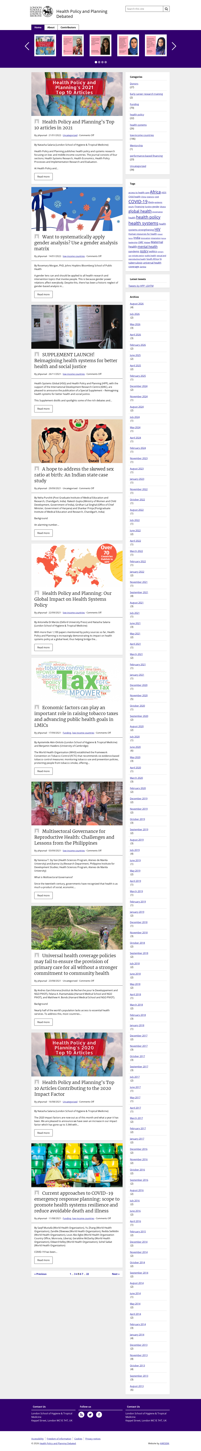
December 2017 (138, 1035)
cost (157, 196)
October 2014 (137, 1262)
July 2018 (135, 963)
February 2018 (138, 1015)
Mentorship (136, 145)
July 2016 (135, 1200)
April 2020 (135, 767)
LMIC (140, 242)
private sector (138, 255)
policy (144, 251)
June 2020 (135, 747)
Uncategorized (70, 135)
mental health (148, 246)
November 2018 (139, 932)
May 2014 (135, 1303)
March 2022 (136, 551)
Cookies (78, 1438)
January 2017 (137, 1138)
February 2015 (138, 1231)
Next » (116, 1274)
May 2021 (135, 633)
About (51, 27)
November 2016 (139, 1159)
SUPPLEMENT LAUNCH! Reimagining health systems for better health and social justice (75, 360)
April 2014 (135, 1314)
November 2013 (139, 1355)
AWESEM (164, 1443)
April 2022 (135, 540)
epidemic (158, 202)
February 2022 (138, 561)
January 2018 (137, 1025)
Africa (155, 192)
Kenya (163, 238)
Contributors (68, 27)
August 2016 (137, 1190)
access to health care (138, 192)
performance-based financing (146, 155)
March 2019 (136, 891)
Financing (139, 206)
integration (156, 238)
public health (150, 255)
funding (148, 206)
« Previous (40, 1274)
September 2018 (139, 953)
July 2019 (135, 850)
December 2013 (138, 1345)
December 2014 (138, 1241)
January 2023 (137, 479)
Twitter (90, 1415)
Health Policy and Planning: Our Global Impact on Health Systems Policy (73, 599)
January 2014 (137, 1334)
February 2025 (138, 375)
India (136, 238)
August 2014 (137, 1283)
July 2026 (135, 314)
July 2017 (135, 1077)
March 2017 (136, 1118)
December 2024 (138, 386)
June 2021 (135, 623)
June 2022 (135, 530)
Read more (43, 176)
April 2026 (135, 334)
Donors (134, 83)
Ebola (151, 202)
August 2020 (137, 726)
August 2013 (137, 1386)
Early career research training (146, 94)
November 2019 (139, 808)
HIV (157, 229)
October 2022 (137, 499)
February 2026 (138, 345)
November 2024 (139, 396)
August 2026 (137, 303)
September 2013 (139, 1376)
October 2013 (137, 1365)
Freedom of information (59, 1438)
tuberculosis (135, 262)
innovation (145, 238)
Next (174, 46)
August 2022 (137, 510)
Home (37, 27)
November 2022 (139, 489)
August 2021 (137, 602)
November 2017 (139, 1046)
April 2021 (135, 644)
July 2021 (135, 613)
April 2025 (135, 365)
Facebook (99, 1415)
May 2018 (135, 984)
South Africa (152, 258)
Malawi (147, 242)
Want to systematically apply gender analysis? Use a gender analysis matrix (76, 242)
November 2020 (139, 695)
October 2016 (137, 1169)
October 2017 (137, 1056)
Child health (134, 196)
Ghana (163, 206)
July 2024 (135, 417)
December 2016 (138, 1149)
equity (131, 206)
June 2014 (135, 1293)
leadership (133, 242)
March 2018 (136, 1004)
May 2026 (135, 324)
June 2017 (135, 1087)
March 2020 (136, 778)
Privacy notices (92, 1438)
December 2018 (138, 922)
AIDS (163, 192)
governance (157, 211)
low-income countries (74, 256)
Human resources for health (142, 233)
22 (87, 1274)
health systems (138, 125)
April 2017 (135, 1107)
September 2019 (139, 829)
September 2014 (139, 1272)
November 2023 (139, 458)
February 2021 (138, 664)
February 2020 (138, 788)
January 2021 (137, 674)
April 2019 (135, 881)
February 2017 (138, 1128)
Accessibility (37, 1438)
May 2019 (135, 870)
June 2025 (135, 355)
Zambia (143, 266)
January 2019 (137, 912)
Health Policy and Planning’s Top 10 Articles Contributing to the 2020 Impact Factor (74, 1088)
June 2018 (135, 973)
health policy (137, 114)
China (143, 196)
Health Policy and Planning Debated (81, 13)
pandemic (133, 251)
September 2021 (139, 592)
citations (150, 196)
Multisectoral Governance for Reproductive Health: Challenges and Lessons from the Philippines (74, 837)
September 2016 (139, 1180)
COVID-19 (138, 201)
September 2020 (139, 716)
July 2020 (135, 736)
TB (160, 259)
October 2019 (137, 819)
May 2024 (135, 427)
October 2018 (137, 943)
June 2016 (135, 1211)
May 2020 (135, 757)
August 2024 (137, 406)
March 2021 (136, 654)
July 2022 (135, 520)
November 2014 (139, 1252)
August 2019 (137, 839)
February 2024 (138, 448)
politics (153, 251)
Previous (27, 46)
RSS (81, 1415)
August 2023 (137, 468)
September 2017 (139, 1066)
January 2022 (137, 571)
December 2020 (138, 685)
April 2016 (135, 1221)
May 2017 (135, 1097)
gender (155, 206)
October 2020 (137, 705)
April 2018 (135, 994)
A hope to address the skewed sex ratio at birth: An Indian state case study (74, 475)
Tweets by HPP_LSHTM (140, 285)
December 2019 (138, 798)
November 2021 (139, 582)
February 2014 (138, 1324)
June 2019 (135, 860)
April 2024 (135, 437)
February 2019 (138, 901)
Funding (67, 732)
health (132, 217)
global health (140, 211)
